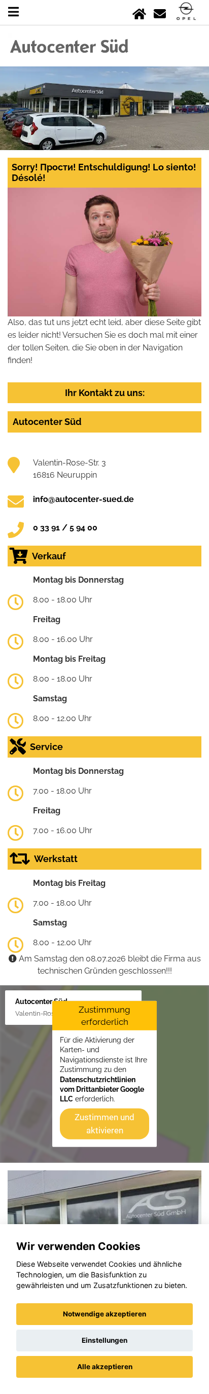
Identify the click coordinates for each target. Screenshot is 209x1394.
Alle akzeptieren (104, 1367)
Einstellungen (104, 1340)
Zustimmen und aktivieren (104, 1123)
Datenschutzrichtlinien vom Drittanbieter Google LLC (102, 1089)
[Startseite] (139, 12)
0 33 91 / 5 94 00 (65, 527)
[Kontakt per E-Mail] (160, 12)
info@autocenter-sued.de (83, 499)
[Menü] (13, 12)
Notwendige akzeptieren (104, 1314)
